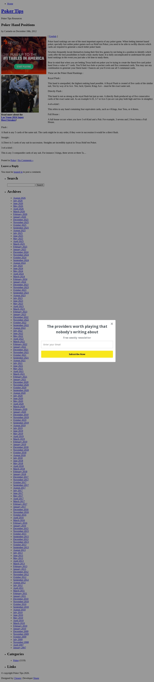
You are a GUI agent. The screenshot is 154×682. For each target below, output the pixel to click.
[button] (77, 329)
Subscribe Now (77, 354)
